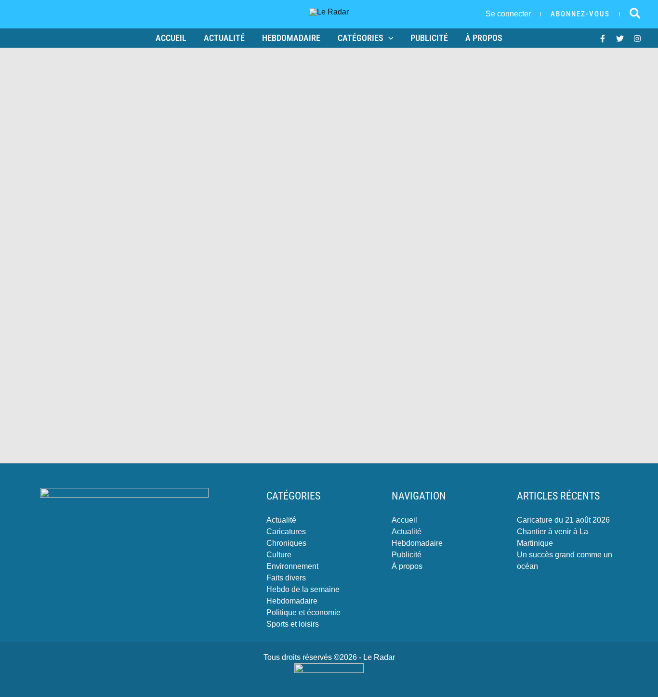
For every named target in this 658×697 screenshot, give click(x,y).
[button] (580, 14)
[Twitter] (620, 38)
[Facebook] (602, 38)
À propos (483, 38)
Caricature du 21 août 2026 (563, 520)
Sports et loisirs (292, 624)
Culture (278, 555)
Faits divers (286, 578)
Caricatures (286, 531)
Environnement (292, 566)
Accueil (171, 38)
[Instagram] (637, 38)
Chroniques (286, 543)
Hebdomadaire (291, 38)
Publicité (429, 38)
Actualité (224, 38)
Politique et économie (303, 612)
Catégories (360, 38)
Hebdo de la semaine (303, 589)
